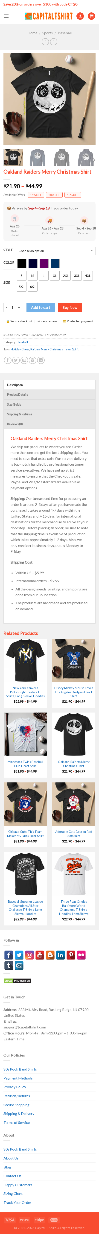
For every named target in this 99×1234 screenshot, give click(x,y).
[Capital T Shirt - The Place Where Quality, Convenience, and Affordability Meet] (49, 16)
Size (6, 282)
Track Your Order (17, 1202)
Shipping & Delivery (18, 1113)
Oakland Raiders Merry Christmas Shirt (74, 764)
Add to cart (40, 307)
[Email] (19, 965)
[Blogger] (50, 955)
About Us (11, 1158)
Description (15, 385)
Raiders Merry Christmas (46, 349)
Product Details (17, 394)
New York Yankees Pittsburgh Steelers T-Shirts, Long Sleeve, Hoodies (25, 692)
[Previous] (11, 99)
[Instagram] (29, 955)
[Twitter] (19, 955)
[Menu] (6, 16)
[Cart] (91, 16)
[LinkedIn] (60, 955)
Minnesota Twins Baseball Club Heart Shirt (25, 764)
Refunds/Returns (16, 1096)
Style (8, 250)
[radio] (21, 263)
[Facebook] (8, 955)
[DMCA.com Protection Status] (17, 980)
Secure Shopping (16, 1104)
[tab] (49, 384)
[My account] (80, 16)
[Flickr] (81, 955)
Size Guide (14, 404)
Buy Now (69, 307)
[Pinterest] (71, 955)
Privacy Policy (14, 1087)
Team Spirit (71, 349)
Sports (47, 33)
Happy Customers (17, 1184)
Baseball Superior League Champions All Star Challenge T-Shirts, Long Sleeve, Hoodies (25, 908)
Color (9, 262)
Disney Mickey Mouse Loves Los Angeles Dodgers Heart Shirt (73, 692)
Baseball (65, 33)
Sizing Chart (13, 1193)
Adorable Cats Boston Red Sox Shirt (73, 834)
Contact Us (12, 1176)
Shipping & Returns (19, 414)
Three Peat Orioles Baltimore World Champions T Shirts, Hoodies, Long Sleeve (73, 908)
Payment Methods (18, 1078)
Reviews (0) (15, 424)
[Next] (88, 99)
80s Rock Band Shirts (20, 1069)
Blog (7, 1167)
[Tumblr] (8, 965)
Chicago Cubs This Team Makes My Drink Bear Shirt (25, 834)
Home (32, 33)
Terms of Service (16, 1122)
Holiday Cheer (20, 349)
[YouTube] (39, 955)
